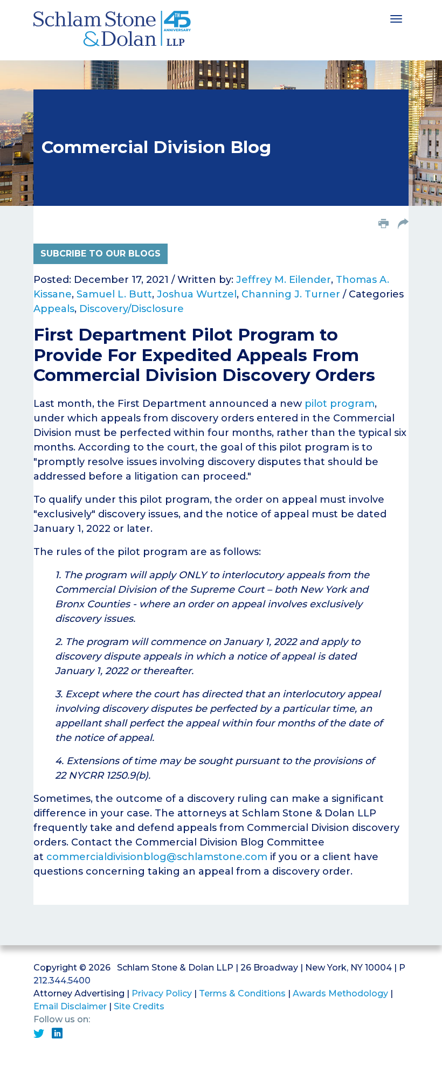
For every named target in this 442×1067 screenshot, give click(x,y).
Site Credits (139, 1006)
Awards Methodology (340, 993)
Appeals (53, 309)
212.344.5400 (62, 980)
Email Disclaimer (70, 1006)
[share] (403, 225)
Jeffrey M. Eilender (283, 280)
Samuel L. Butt (114, 294)
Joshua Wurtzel (197, 294)
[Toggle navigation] (396, 18)
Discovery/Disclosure (131, 309)
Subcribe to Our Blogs (100, 253)
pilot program (340, 404)
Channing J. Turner (290, 294)
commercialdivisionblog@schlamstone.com (156, 857)
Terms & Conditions (242, 993)
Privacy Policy (162, 993)
